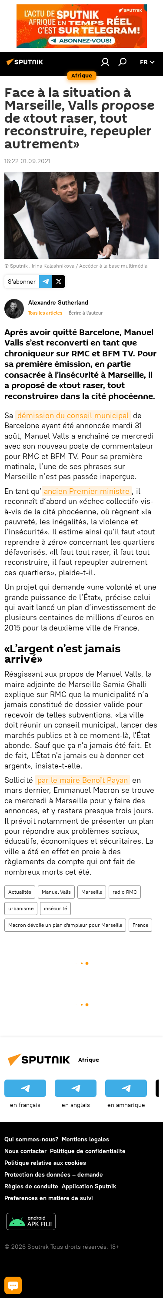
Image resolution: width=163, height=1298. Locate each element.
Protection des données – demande (53, 1174)
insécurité (55, 908)
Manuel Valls (56, 892)
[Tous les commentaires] (13, 1285)
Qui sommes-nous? (31, 1139)
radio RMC (125, 892)
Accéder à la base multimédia (113, 265)
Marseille (91, 892)
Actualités (19, 892)
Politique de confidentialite (88, 1151)
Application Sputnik (89, 1186)
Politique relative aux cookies (45, 1163)
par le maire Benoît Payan (82, 780)
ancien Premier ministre (87, 491)
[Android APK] (30, 1222)
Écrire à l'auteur (86, 313)
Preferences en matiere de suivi (48, 1198)
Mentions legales (85, 1139)
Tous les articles (45, 313)
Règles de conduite (31, 1186)
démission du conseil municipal (73, 415)
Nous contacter (25, 1151)
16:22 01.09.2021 (27, 161)
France (140, 925)
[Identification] (105, 61)
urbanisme (20, 908)
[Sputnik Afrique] (26, 65)
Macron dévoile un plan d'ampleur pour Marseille (65, 925)
